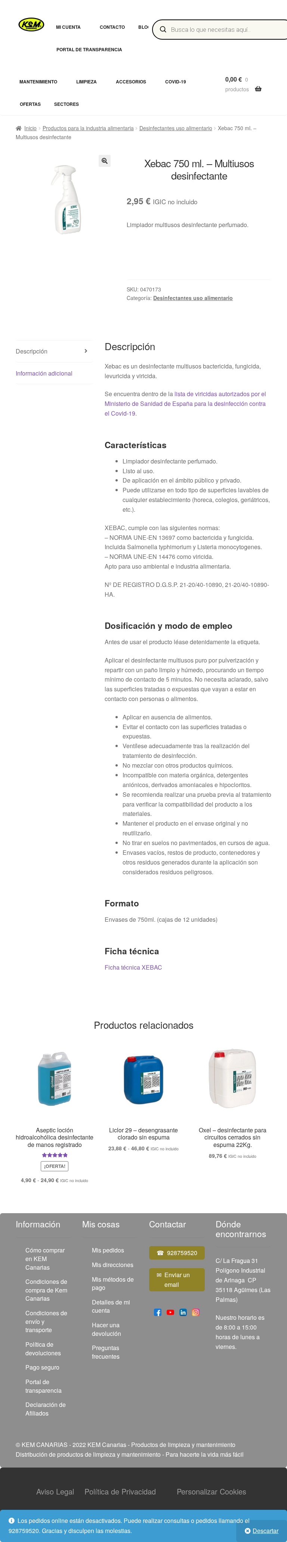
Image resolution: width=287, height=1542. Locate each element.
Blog (144, 27)
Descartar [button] (265, 1530)
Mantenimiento (38, 81)
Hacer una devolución (106, 1329)
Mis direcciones (112, 1264)
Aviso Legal (55, 1491)
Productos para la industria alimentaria (88, 128)
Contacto (112, 27)
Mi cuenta (68, 27)
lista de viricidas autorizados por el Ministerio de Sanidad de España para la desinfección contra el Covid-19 (185, 403)
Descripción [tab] (31, 351)
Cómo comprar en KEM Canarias (45, 1258)
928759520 (182, 1252)
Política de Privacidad (120, 1491)
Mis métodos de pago (113, 1283)
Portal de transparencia (89, 49)
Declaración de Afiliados (45, 1408)
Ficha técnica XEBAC (133, 967)
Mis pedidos (108, 1250)
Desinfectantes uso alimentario (175, 128)
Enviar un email (177, 1279)
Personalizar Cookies (211, 1491)
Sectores (66, 104)
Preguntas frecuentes (106, 1352)
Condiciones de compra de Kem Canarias (46, 1290)
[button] (105, 161)
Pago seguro (42, 1367)
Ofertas (30, 104)
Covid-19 (175, 81)
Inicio (30, 128)
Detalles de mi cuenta (111, 1306)
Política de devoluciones (43, 1348)
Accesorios (131, 81)
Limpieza (86, 81)
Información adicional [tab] (44, 373)
